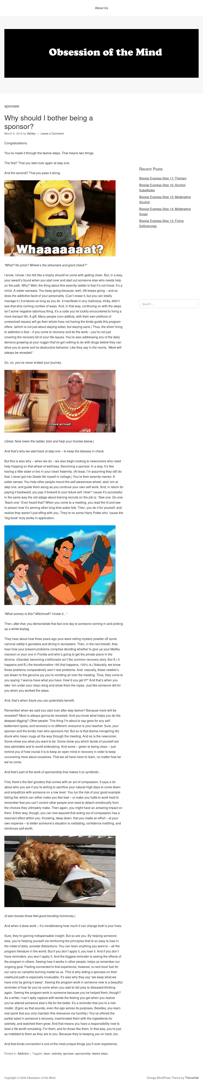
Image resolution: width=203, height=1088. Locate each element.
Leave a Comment (52, 133)
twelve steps (100, 1053)
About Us (101, 8)
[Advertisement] (164, 130)
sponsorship (83, 1053)
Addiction (23, 1053)
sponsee (68, 1053)
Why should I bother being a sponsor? (48, 121)
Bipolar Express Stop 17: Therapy (163, 178)
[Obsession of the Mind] (101, 74)
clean (46, 1053)
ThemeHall (192, 1078)
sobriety (56, 1053)
